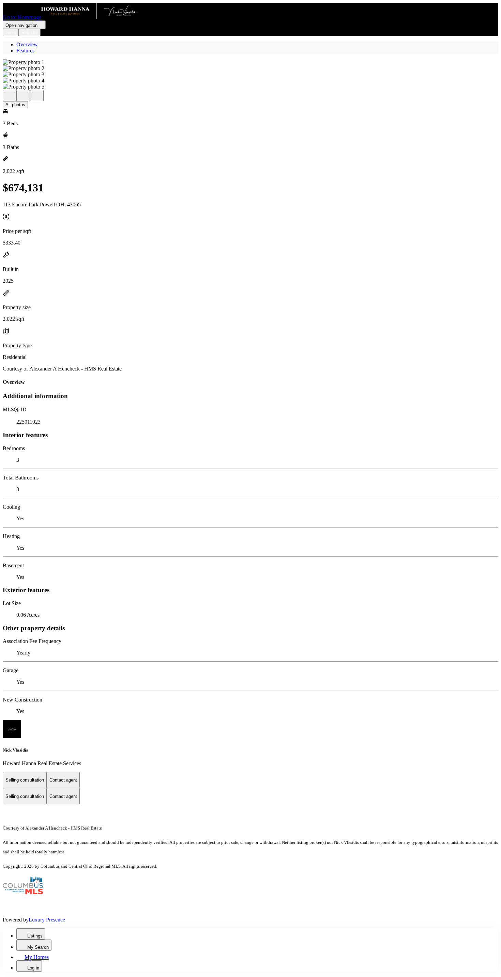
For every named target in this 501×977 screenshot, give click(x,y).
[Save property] (23, 95)
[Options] (9, 95)
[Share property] (37, 95)
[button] (250, 62)
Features (25, 50)
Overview (27, 44)
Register (29, 32)
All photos (15, 104)
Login (10, 32)
